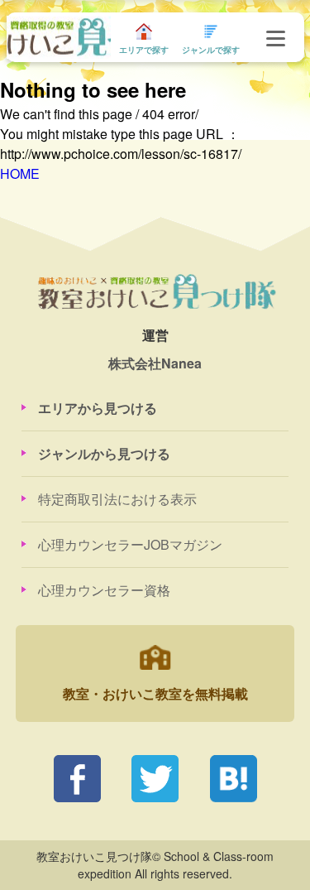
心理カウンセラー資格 (104, 589)
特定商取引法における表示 (117, 498)
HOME (20, 173)
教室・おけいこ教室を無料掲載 (155, 693)
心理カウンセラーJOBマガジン (130, 544)
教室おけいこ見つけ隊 (58, 37)
